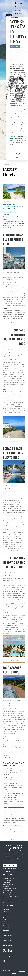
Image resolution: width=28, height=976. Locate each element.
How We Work (7, 911)
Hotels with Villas (7, 892)
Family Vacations (7, 880)
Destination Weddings (9, 902)
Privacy (4, 924)
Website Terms (7, 926)
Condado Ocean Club (9, 201)
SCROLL (18, 157)
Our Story (5, 913)
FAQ (4, 922)
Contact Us (6, 909)
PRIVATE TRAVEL (18, 14)
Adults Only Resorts (8, 884)
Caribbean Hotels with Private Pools (12, 896)
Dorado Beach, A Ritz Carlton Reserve (13, 206)
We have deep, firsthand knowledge (12, 825)
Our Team (5, 920)
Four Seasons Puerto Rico (9, 212)
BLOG (16, 21)
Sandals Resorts (7, 900)
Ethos (4, 915)
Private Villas (6, 214)
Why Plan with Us (7, 918)
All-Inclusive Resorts (8, 890)
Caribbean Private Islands (9, 888)
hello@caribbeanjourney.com (9, 868)
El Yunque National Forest (11, 793)
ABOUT (16, 17)
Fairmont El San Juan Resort (10, 209)
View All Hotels (15, 46)
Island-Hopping (7, 886)
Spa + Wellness (7, 882)
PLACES (16, 6)
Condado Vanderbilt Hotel (10, 204)
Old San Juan (7, 778)
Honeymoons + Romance (10, 878)
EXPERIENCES (18, 10)
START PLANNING (18, 3)
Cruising (5, 898)
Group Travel (6, 894)
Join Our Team (7, 928)
